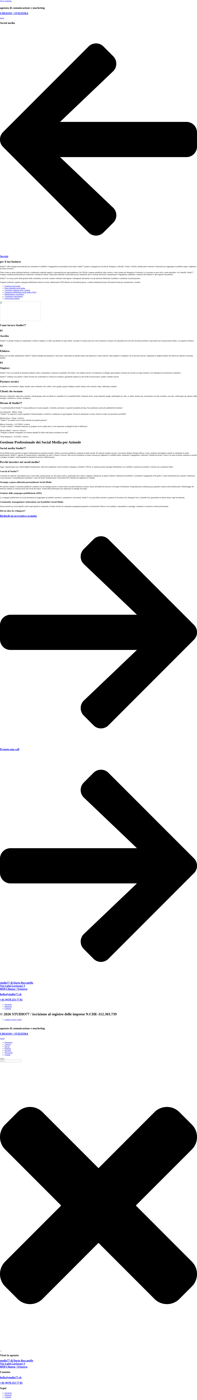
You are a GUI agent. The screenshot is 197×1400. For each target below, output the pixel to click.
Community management (14, 296)
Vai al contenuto (6, 1)
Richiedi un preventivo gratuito (18, 515)
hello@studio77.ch (10, 994)
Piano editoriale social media (15, 288)
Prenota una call (9, 749)
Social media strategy (12, 298)
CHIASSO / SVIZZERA (14, 13)
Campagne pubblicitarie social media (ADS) (20, 292)
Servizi (4, 256)
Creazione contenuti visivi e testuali (17, 290)
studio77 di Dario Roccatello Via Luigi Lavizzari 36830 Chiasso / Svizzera (16, 985)
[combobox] (10, 1061)
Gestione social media (12, 286)
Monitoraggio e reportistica (14, 294)
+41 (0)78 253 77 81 (11, 999)
